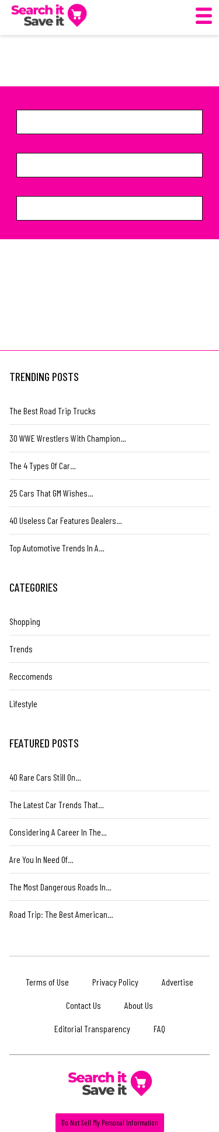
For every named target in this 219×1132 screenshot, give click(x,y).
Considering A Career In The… (58, 831)
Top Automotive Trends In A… (57, 547)
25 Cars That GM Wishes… (51, 492)
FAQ (159, 1028)
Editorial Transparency (92, 1028)
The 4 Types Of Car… (42, 465)
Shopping (24, 621)
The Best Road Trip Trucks (52, 410)
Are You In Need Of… (41, 859)
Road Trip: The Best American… (61, 914)
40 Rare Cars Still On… (45, 776)
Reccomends (31, 676)
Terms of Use (47, 981)
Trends (21, 648)
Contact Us (83, 1005)
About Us (138, 1005)
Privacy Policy (115, 981)
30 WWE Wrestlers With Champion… (67, 437)
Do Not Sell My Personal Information (109, 1122)
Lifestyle (23, 703)
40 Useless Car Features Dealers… (65, 520)
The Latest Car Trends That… (56, 804)
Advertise (177, 981)
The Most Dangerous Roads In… (60, 886)
